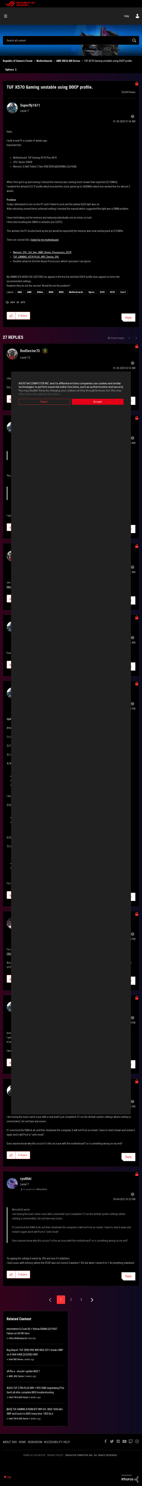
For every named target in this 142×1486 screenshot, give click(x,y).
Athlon (40, 292)
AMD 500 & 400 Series (68, 60)
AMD (29, 292)
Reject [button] (44, 401)
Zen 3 (123, 292)
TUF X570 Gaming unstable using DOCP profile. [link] (108, 60)
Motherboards (44, 60)
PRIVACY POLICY (55, 1455)
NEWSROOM (35, 1442)
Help (126, 16)
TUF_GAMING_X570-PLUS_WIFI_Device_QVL (36, 256)
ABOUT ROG (10, 1442)
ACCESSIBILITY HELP (57, 1442)
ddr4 (12, 302)
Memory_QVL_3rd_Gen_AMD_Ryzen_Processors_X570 (42, 252)
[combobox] (71, 40)
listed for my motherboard (44, 239)
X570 (112, 292)
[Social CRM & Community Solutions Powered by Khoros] (130, 1478)
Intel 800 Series (16, 1359)
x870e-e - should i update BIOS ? (23, 1371)
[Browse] (7, 16)
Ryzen (91, 292)
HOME (22, 1442)
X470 (102, 292)
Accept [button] (97, 401)
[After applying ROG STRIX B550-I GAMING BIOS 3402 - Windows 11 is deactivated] (136, 338)
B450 (51, 292)
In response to (35, 1189)
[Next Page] (91, 1299)
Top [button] (9, 1477)
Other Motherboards (18, 1338)
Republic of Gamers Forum (18, 60)
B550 (61, 292)
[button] (11, 315)
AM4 (20, 292)
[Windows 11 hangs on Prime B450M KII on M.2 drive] (129, 338)
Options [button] (9, 69)
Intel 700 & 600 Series (18, 1397)
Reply (128, 317)
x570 (23, 302)
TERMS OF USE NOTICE (34, 1455)
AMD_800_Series (16, 1376)
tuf (18, 302)
